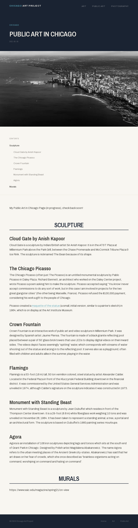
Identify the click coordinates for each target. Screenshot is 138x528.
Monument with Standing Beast (28, 174)
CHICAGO (14, 25)
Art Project (25, 6)
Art (84, 6)
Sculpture (14, 145)
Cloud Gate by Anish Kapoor (27, 152)
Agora (16, 180)
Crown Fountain (21, 163)
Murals (12, 186)
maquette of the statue (46, 305)
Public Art (98, 6)
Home (103, 521)
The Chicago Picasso (24, 158)
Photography (120, 6)
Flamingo (18, 169)
